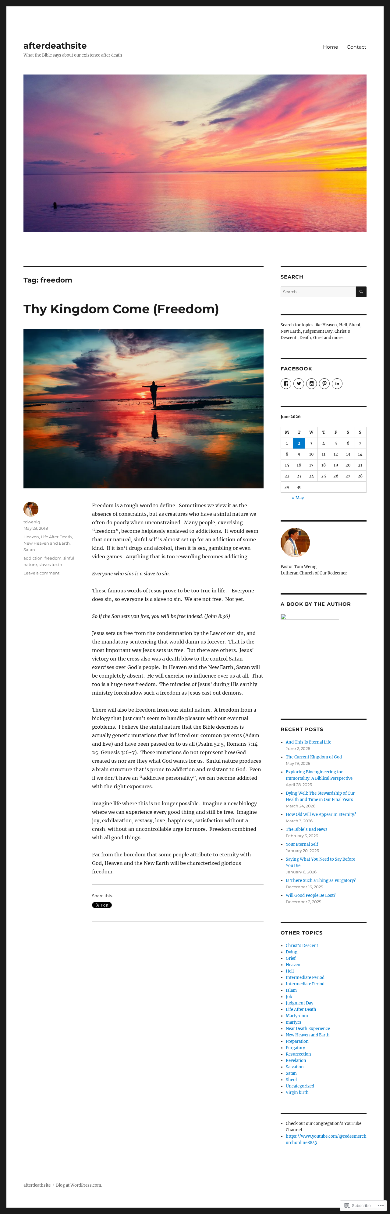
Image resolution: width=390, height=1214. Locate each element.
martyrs (293, 1022)
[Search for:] (318, 291)
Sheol (291, 1079)
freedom (53, 558)
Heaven (31, 536)
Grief (291, 958)
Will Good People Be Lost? (310, 895)
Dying (291, 952)
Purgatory (295, 1047)
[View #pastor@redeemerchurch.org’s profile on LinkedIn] (337, 383)
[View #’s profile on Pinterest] (324, 383)
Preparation (297, 1041)
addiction (33, 558)
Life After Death (56, 536)
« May (298, 498)
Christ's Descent (302, 945)
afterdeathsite (55, 45)
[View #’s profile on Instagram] (311, 383)
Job (289, 996)
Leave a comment (41, 573)
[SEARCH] (361, 291)
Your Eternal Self (302, 844)
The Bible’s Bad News (307, 829)
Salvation (295, 1067)
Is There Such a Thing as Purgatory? (321, 880)
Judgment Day (299, 1003)
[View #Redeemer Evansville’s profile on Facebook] (286, 383)
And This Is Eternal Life (308, 742)
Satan (29, 549)
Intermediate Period (305, 977)
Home (330, 47)
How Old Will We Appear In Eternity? (321, 814)
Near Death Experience (308, 1028)
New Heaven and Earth (46, 543)
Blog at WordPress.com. (79, 1185)
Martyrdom (297, 1015)
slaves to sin (50, 564)
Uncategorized (300, 1086)
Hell (290, 971)
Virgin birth (297, 1092)
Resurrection (298, 1054)
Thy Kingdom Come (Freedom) (121, 308)
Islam (291, 990)
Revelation (296, 1060)
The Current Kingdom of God (314, 757)
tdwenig (31, 521)
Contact (357, 47)
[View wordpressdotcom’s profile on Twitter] (298, 383)
